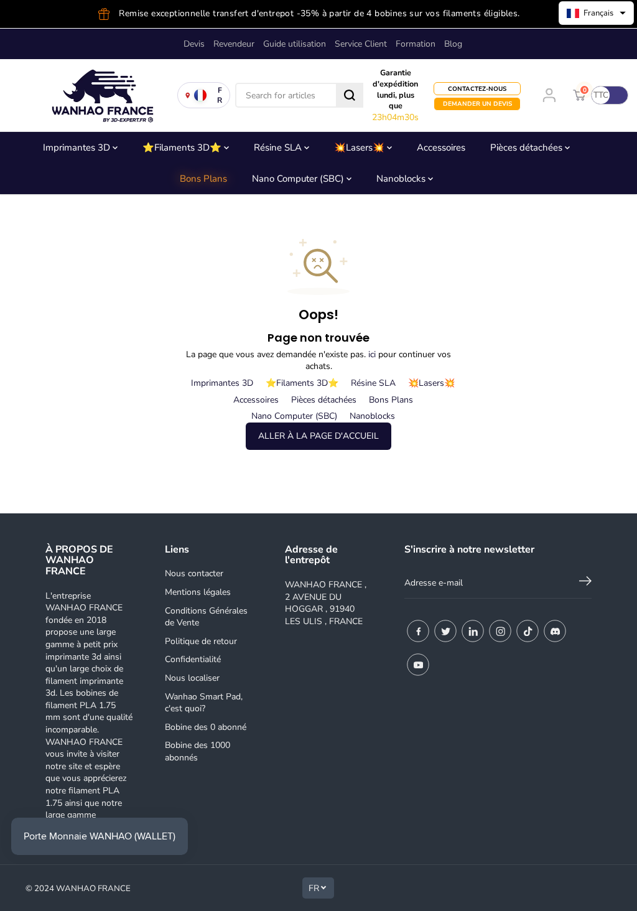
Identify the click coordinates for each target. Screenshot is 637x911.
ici (372, 354)
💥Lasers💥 (360, 147)
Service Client (361, 44)
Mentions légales (198, 592)
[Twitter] (445, 631)
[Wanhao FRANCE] (99, 95)
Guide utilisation (294, 44)
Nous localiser (192, 678)
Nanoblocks (402, 178)
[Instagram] (500, 631)
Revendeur (233, 44)
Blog (453, 44)
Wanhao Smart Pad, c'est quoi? (204, 703)
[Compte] (549, 95)
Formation (415, 44)
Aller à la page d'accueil (318, 436)
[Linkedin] (472, 631)
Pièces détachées (527, 147)
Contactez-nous (477, 89)
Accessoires (441, 147)
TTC (600, 95)
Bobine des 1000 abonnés (197, 751)
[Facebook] (418, 631)
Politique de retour (201, 641)
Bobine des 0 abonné (205, 727)
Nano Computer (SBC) (299, 178)
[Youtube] (418, 664)
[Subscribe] (585, 583)
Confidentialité (193, 659)
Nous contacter (194, 573)
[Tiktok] (527, 631)
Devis (194, 44)
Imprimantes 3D (78, 147)
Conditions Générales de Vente (206, 617)
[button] (596, 13)
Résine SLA (279, 147)
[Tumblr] (555, 631)
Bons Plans (203, 178)
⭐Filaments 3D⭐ (183, 147)
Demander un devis (477, 104)
